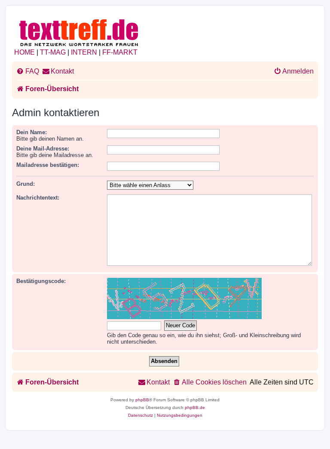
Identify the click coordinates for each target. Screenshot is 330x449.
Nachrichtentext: (37, 197)
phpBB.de (195, 407)
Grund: (25, 184)
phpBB (142, 399)
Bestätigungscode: (41, 281)
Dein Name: (31, 132)
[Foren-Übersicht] (79, 31)
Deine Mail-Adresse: (42, 148)
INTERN (84, 52)
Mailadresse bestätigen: (47, 165)
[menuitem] (27, 71)
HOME (24, 52)
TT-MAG (53, 52)
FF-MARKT (120, 52)
